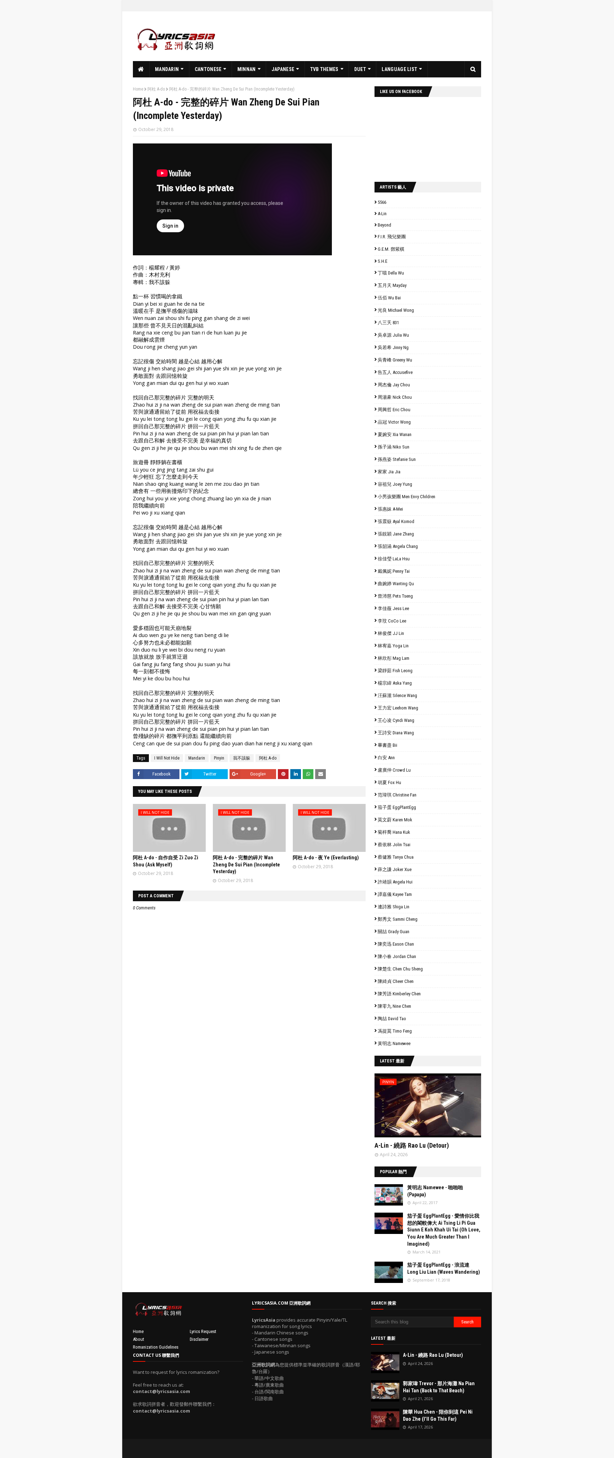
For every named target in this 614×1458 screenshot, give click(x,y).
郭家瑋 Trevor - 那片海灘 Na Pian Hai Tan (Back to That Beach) (439, 1387)
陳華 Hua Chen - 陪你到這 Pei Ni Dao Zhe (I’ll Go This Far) (438, 1415)
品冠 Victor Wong (394, 422)
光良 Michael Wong (396, 310)
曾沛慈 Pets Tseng (395, 596)
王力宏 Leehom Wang (398, 708)
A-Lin (382, 213)
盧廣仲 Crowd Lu (394, 770)
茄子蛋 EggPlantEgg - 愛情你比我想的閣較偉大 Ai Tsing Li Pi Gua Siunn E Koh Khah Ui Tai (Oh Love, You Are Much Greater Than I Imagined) (443, 1229)
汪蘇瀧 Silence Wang (397, 695)
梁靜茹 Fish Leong (395, 670)
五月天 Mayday (392, 285)
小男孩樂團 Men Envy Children (406, 496)
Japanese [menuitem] (282, 69)
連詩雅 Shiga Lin (393, 906)
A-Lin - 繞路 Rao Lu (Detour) (412, 1145)
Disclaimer (199, 1339)
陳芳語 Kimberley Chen (399, 993)
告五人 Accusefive (395, 372)
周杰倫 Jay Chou (394, 384)
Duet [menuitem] (360, 69)
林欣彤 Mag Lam (393, 658)
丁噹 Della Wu (391, 273)
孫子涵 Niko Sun (393, 447)
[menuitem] (141, 69)
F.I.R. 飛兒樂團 (392, 236)
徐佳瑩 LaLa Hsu (394, 558)
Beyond (384, 225)
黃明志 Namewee (394, 1043)
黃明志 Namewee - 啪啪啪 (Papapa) (435, 1191)
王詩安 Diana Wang (396, 732)
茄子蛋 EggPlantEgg (397, 807)
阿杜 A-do (156, 89)
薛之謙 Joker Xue (394, 869)
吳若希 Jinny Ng (393, 347)
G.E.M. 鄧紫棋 (391, 249)
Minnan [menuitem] (246, 69)
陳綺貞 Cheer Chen (396, 981)
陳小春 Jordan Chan (397, 956)
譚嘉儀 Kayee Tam (395, 894)
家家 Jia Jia (389, 471)
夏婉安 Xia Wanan (394, 434)
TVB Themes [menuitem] (324, 69)
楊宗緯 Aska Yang (395, 683)
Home (138, 89)
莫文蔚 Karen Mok (395, 819)
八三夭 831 (388, 322)
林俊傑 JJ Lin (391, 633)
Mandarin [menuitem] (167, 69)
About (138, 1339)
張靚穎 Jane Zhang (396, 534)
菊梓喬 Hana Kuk (394, 832)
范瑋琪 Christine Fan (397, 795)
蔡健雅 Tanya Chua (396, 857)
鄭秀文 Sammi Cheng (398, 919)
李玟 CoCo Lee (392, 621)
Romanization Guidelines (155, 1347)
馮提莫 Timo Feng (395, 1031)
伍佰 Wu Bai (389, 297)
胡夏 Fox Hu (389, 782)
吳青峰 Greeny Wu (395, 360)
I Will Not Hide (166, 758)
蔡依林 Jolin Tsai (394, 844)
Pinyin (219, 758)
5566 (382, 202)
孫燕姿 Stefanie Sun (397, 459)
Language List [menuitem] (399, 69)
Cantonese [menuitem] (208, 69)
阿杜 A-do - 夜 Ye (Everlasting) (326, 857)
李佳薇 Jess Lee (393, 608)
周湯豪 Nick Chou (395, 397)
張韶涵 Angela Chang (398, 546)
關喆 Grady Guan (393, 931)
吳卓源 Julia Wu (393, 335)
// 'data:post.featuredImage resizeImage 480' (420, 1108)
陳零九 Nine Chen (394, 1006)
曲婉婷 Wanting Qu (396, 583)
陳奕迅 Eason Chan (396, 944)
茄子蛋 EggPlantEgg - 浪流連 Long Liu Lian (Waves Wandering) (443, 1268)
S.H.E (382, 261)
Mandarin (196, 758)
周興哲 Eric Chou (394, 409)
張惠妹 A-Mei (390, 509)
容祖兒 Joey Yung (395, 484)
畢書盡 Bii (387, 745)
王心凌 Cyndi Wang (396, 720)
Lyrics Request (203, 1331)
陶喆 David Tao (392, 1018)
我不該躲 (241, 758)
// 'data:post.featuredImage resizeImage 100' (389, 1195)
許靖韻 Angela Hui (395, 882)
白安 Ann (386, 757)
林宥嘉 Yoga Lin (393, 645)
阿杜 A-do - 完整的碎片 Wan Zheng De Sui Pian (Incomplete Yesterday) (246, 864)
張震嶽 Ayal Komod (396, 521)
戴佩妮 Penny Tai (394, 571)
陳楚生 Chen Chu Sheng (400, 969)
